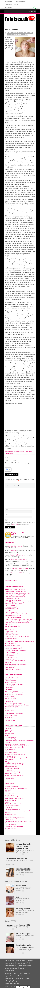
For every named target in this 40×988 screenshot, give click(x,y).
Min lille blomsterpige (11, 766)
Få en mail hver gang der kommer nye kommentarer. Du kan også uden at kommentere (20, 523)
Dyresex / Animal (10, 965)
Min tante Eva (8, 732)
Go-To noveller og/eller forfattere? (15, 661)
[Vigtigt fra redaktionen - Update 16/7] (8, 535)
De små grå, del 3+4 (17, 555)
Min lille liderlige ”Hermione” (13, 804)
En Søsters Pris (9, 751)
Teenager (29, 33)
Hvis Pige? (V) (8, 807)
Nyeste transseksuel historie (17, 881)
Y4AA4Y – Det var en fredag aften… (15, 747)
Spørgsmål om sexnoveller (12, 626)
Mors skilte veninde (10, 814)
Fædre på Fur (8, 761)
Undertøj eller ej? (10, 659)
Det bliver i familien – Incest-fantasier (15, 650)
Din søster (8, 742)
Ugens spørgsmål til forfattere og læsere (16, 595)
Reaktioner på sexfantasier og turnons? (16, 664)
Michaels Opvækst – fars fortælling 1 (15, 754)
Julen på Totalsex (9, 629)
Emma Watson (9, 760)
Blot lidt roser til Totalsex (12, 638)
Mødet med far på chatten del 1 (14, 694)
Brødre (7, 802)
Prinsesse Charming (10, 739)
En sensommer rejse (10, 700)
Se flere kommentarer (11, 580)
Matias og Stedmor (22, 908)
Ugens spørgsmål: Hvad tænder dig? (15, 596)
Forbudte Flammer (10, 749)
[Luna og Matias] (10, 893)
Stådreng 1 (8, 728)
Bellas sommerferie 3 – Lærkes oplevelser (17, 705)
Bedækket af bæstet (10, 681)
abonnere (15, 524)
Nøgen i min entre (20, 564)
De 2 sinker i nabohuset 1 (12, 686)
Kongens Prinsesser (10, 828)
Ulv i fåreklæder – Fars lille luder (14, 714)
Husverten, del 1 (9, 779)
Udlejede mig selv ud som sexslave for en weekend (19, 740)
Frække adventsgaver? (11, 609)
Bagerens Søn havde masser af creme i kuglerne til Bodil (23, 846)
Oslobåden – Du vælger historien (14, 763)
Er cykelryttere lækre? (11, 633)
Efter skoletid (8, 689)
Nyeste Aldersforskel (13, 840)
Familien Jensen (9, 819)
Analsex (30, 960)
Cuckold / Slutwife (22, 963)
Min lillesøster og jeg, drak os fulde (15, 744)
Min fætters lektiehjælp (11, 707)
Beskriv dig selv (9, 668)
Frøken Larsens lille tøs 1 (12, 768)
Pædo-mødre (9, 717)
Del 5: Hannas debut (10, 825)
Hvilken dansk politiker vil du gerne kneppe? (17, 647)
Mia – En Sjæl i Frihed (11, 698)
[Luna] (10, 905)
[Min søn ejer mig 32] (10, 941)
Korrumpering (9, 777)
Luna (17, 897)
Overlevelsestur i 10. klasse (12, 797)
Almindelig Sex (20, 960)
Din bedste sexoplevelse (12, 598)
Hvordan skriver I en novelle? (13, 616)
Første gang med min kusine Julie (14, 799)
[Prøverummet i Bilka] (10, 876)
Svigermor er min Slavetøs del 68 (18, 925)
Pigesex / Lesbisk (10, 976)
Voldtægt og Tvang (11, 981)
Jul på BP (7, 735)
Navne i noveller (9, 655)
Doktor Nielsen (9, 688)
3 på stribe (8, 610)
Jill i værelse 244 (9, 793)
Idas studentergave (10, 795)
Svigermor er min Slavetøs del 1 (14, 765)
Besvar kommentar (11, 474)
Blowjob (9, 33)
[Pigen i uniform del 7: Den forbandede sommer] (10, 953)
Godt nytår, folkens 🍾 (11, 607)
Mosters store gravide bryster (13, 703)
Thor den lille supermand (12, 691)
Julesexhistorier (10, 971)
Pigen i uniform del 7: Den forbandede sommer (24, 946)
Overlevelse (8, 812)
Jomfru (22, 968)
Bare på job (8, 816)
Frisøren (7, 792)
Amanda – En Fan (9, 696)
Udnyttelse (17, 34)
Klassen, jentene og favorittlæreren (15, 775)
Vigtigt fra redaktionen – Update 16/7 (15, 590)
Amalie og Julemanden (11, 786)
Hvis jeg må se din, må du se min (14, 684)
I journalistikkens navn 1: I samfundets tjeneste (18, 821)
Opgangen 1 (8, 770)
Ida (5, 708)
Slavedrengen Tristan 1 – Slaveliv (14, 826)
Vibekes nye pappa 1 (11, 800)
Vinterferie (8, 679)
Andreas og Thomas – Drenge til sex (15, 693)
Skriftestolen (8, 662)
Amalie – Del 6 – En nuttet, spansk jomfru (16, 758)
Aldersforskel (9, 960)
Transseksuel (9, 978)
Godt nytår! (8, 628)
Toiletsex (21, 976)
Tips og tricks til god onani (12, 645)
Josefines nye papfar (11, 753)
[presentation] (7, 485)
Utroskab (25, 34)
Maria (6, 823)
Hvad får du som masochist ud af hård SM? (17, 636)
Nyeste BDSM (10, 921)
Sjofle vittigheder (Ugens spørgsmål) (15, 591)
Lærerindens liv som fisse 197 (18, 559)
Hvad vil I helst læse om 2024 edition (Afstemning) (19, 619)
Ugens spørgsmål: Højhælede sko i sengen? (17, 621)
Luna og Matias (21, 885)
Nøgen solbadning (10, 652)
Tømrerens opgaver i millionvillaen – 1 (16, 788)
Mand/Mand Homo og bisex (13, 973)
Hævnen (7, 719)
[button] (31, 11)
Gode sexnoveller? (10, 605)
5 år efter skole (9, 701)
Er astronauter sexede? (11, 631)
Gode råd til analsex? (11, 612)
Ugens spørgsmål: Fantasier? (13, 600)
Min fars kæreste (9, 730)
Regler (16, 4)
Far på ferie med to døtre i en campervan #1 (17, 811)
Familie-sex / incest (11, 968)
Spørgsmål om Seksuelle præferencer (15, 654)
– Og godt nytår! (9, 640)
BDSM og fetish (9, 963)
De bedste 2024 (8, 4)
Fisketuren (8, 712)
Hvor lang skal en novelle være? (14, 617)
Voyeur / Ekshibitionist (12, 983)
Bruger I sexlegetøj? (10, 666)
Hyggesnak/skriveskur (21, 1)
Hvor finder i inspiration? (12, 635)
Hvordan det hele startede (12, 809)
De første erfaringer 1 (11, 756)
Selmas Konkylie (9, 734)
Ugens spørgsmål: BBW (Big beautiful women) (18, 593)
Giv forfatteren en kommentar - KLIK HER (18, 451)
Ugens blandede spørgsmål (13, 669)
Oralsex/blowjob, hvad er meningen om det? (17, 602)
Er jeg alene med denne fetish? (13, 603)
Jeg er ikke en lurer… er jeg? (12, 772)
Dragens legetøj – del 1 (11, 677)
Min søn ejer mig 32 (22, 933)
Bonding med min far (11, 715)
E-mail (6, 515)
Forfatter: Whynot (19, 33)
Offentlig (27, 973)
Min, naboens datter (10, 773)
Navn (6, 509)
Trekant (10, 34)
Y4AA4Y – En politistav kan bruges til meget (17, 746)
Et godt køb (8, 790)
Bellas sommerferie (10, 737)
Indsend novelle (9, 1)
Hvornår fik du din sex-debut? (13, 648)
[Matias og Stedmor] (10, 916)
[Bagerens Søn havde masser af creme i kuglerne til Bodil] (10, 852)
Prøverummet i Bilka (17, 573)
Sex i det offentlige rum (15, 546)
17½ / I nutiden (12, 550)
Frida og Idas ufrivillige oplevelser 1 (15, 818)
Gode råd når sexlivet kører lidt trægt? (16, 614)
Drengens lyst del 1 (10, 720)
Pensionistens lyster (10, 682)
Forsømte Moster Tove (11, 710)
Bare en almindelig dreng (12, 806)
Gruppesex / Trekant (24, 965)
